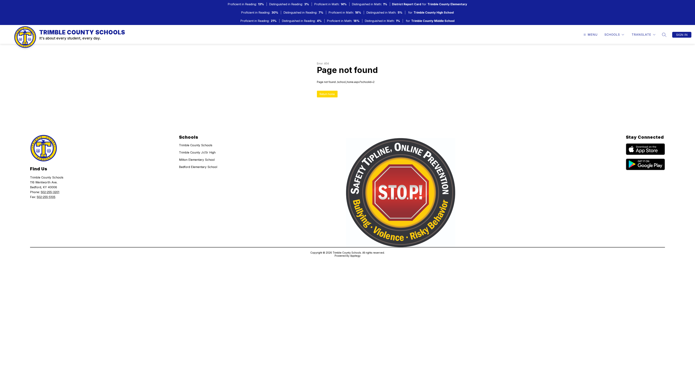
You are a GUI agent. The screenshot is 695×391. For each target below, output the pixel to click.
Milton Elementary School (197, 159)
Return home (327, 94)
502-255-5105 (46, 197)
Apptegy (355, 255)
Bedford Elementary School (198, 167)
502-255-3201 (50, 192)
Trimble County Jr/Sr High (197, 152)
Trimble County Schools (195, 145)
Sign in (682, 35)
